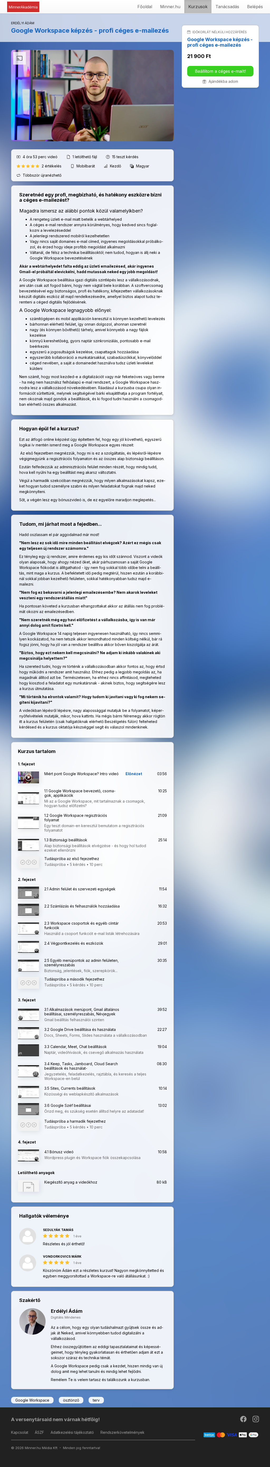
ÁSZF (39, 1432)
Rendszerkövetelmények (122, 1432)
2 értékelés (52, 166)
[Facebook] (243, 1420)
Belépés (255, 6)
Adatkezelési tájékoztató (72, 1432)
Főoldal (144, 6)
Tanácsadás (227, 6)
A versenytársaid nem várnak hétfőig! (55, 1419)
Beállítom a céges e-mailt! (220, 71)
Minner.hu (170, 6)
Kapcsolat (19, 1432)
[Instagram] (256, 1420)
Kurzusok (198, 6)
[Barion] (231, 1434)
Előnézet (134, 773)
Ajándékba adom (223, 81)
